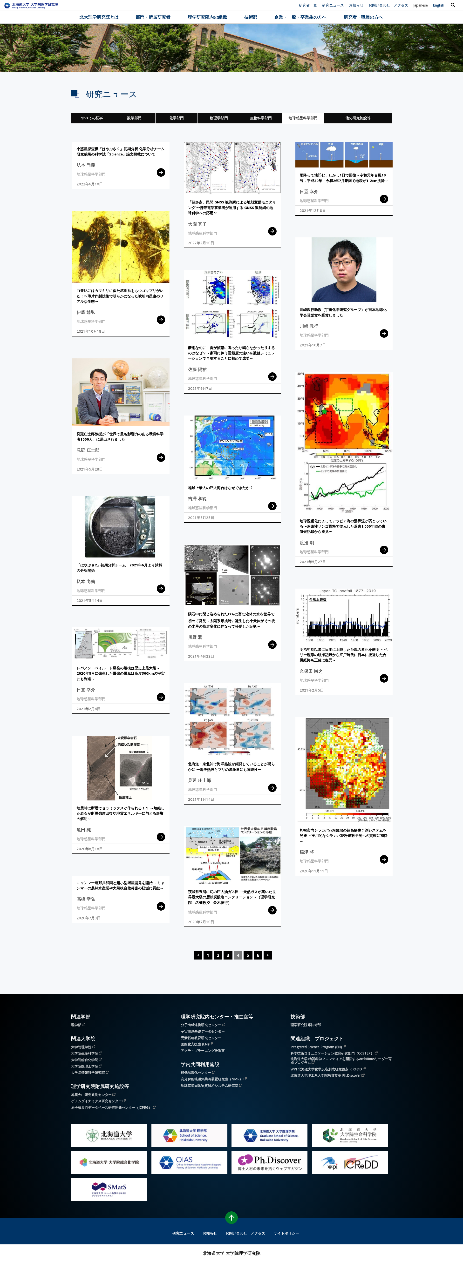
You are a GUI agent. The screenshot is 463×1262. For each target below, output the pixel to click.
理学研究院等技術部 (306, 1025)
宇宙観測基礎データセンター (203, 1031)
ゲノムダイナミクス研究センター (96, 1101)
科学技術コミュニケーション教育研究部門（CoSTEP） (332, 1053)
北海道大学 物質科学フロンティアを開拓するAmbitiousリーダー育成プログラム (341, 1060)
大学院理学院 (81, 1047)
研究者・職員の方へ (363, 17)
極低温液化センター (196, 1072)
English (438, 5)
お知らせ (356, 5)
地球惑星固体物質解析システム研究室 (209, 1085)
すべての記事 (92, 117)
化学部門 (176, 117)
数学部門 (134, 117)
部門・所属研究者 (153, 17)
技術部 (250, 17)
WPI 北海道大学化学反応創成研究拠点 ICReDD (326, 1069)
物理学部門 (219, 117)
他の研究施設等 (358, 117)
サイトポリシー (286, 1233)
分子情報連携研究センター (201, 1025)
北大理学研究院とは (99, 17)
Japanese (420, 5)
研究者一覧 (308, 5)
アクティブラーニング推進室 (203, 1050)
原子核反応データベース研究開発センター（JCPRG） (111, 1107)
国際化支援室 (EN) (195, 1044)
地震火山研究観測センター (91, 1094)
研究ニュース (333, 5)
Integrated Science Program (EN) (316, 1047)
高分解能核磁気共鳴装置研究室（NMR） (212, 1079)
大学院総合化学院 (84, 1059)
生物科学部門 (261, 117)
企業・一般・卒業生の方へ (300, 17)
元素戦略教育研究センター (201, 1038)
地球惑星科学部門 (303, 117)
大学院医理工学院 (84, 1066)
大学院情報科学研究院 (88, 1072)
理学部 (76, 1025)
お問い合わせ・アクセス (388, 5)
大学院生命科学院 (84, 1053)
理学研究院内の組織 (207, 17)
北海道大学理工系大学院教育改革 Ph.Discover (326, 1075)
